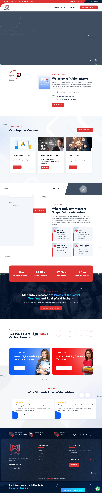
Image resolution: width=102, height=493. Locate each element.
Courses (56, 7)
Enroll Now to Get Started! (50, 308)
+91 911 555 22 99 (11, 1)
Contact (72, 7)
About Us (64, 7)
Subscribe (74, 465)
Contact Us (54, 188)
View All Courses (84, 129)
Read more (57, 105)
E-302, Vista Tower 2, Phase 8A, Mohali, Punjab (76, 435)
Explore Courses (63, 368)
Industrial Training (88, 7)
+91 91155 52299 (21, 435)
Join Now (18, 368)
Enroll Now (17, 167)
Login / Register (93, 1)
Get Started (10, 47)
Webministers (50, 478)
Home (49, 7)
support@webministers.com (43, 435)
